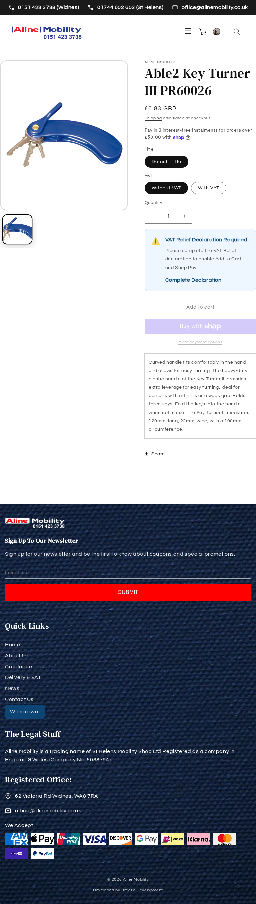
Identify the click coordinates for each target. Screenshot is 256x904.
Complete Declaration (193, 280)
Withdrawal (25, 711)
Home (12, 644)
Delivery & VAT (23, 677)
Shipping (153, 118)
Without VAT (166, 188)
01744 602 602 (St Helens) (130, 7)
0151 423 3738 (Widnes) (48, 7)
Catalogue (18, 666)
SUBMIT (128, 592)
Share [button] (158, 454)
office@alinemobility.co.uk (215, 7)
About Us (17, 655)
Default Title (166, 161)
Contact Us (19, 699)
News (12, 688)
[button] (237, 31)
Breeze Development (142, 890)
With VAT (208, 188)
